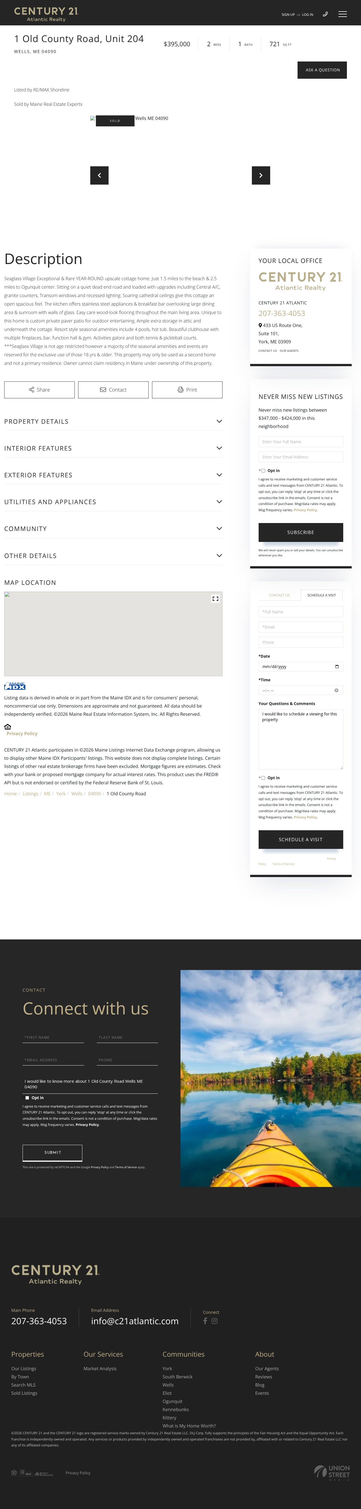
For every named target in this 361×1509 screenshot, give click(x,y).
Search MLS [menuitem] (23, 1385)
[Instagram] (214, 1321)
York (61, 793)
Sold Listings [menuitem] (24, 1393)
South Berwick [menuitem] (178, 1377)
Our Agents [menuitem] (267, 1368)
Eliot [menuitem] (167, 1393)
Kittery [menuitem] (170, 1417)
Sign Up (288, 14)
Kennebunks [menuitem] (176, 1409)
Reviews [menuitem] (263, 1377)
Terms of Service (283, 864)
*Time (264, 680)
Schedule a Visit (321, 595)
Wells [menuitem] (168, 1385)
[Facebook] (205, 1321)
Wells (76, 793)
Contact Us (268, 351)
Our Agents (289, 351)
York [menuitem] (167, 1368)
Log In (307, 14)
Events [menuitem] (262, 1393)
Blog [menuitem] (260, 1385)
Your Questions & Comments (287, 703)
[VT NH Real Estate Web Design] (332, 1473)
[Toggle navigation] (342, 14)
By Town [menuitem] (20, 1377)
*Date (264, 656)
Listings (30, 793)
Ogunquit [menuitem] (172, 1401)
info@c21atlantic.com (135, 1321)
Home (10, 793)
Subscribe (300, 532)
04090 (94, 793)
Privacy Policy (22, 733)
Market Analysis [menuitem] (99, 1368)
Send (52, 1153)
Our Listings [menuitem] (23, 1368)
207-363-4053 (282, 313)
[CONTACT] (322, 70)
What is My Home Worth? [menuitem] (189, 1426)
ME (47, 793)
